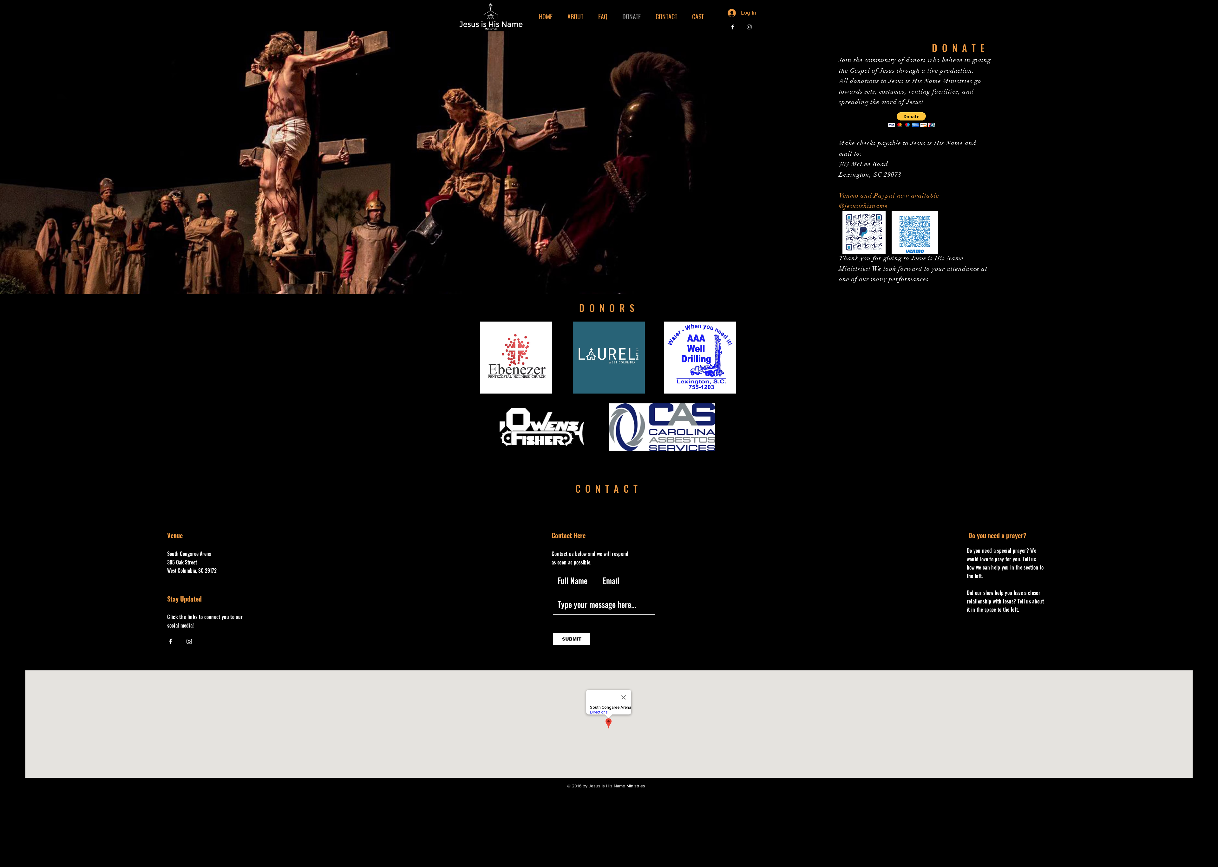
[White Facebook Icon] (733, 27)
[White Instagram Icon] (749, 27)
